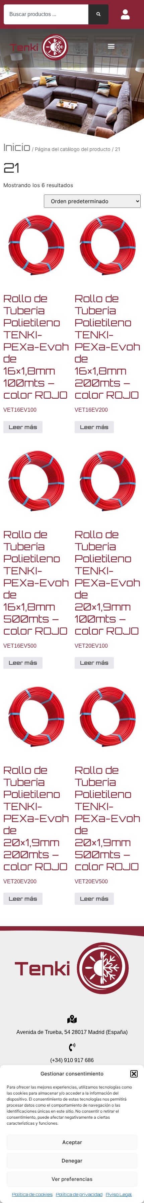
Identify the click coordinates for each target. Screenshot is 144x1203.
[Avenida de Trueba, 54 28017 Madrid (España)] (72, 1019)
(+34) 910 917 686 (72, 1060)
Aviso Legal (119, 1194)
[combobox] (46, 14)
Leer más (23, 427)
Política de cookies (32, 1194)
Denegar (72, 1160)
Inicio (16, 147)
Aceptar (72, 1142)
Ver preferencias (72, 1179)
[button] (134, 1073)
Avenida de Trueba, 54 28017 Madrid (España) (72, 1032)
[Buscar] (98, 14)
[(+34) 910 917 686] (72, 1047)
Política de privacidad (79, 1194)
